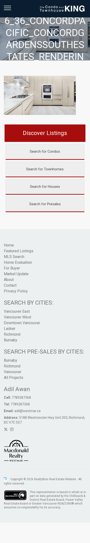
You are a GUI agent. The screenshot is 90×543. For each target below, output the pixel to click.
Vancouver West (17, 317)
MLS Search (14, 256)
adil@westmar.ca (27, 411)
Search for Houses (45, 186)
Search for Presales (45, 204)
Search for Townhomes (45, 169)
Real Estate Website (63, 479)
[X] (6, 429)
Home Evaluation (18, 262)
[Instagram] (11, 429)
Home (9, 245)
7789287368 (21, 397)
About (9, 279)
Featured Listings (18, 251)
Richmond (12, 334)
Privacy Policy (16, 291)
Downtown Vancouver (22, 323)
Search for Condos (45, 151)
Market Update (16, 274)
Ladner (9, 328)
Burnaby (10, 340)
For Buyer (12, 268)
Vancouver (12, 372)
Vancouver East (17, 311)
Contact (10, 285)
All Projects (13, 377)
